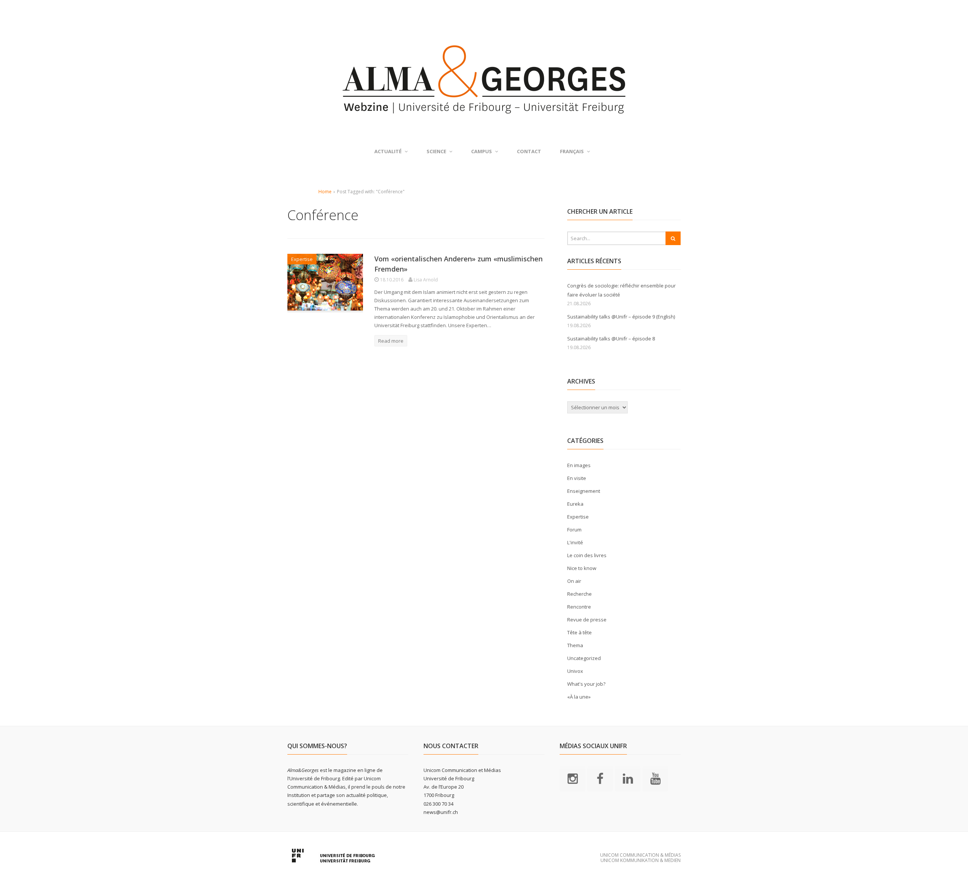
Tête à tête (579, 632)
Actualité (388, 151)
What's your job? (586, 683)
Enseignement (583, 491)
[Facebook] (600, 778)
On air (574, 581)
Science (436, 151)
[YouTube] (655, 778)
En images (579, 465)
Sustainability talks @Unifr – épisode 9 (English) (621, 316)
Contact (529, 151)
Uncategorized (584, 658)
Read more (390, 340)
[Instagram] (572, 778)
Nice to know (581, 568)
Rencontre (579, 606)
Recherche (579, 593)
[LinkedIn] (628, 778)
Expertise (302, 259)
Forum (574, 529)
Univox (575, 671)
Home (325, 191)
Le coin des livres (587, 555)
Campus (481, 151)
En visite (576, 478)
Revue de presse (587, 619)
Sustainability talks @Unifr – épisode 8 (611, 338)
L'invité (575, 542)
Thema (575, 645)
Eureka (575, 503)
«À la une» (579, 696)
